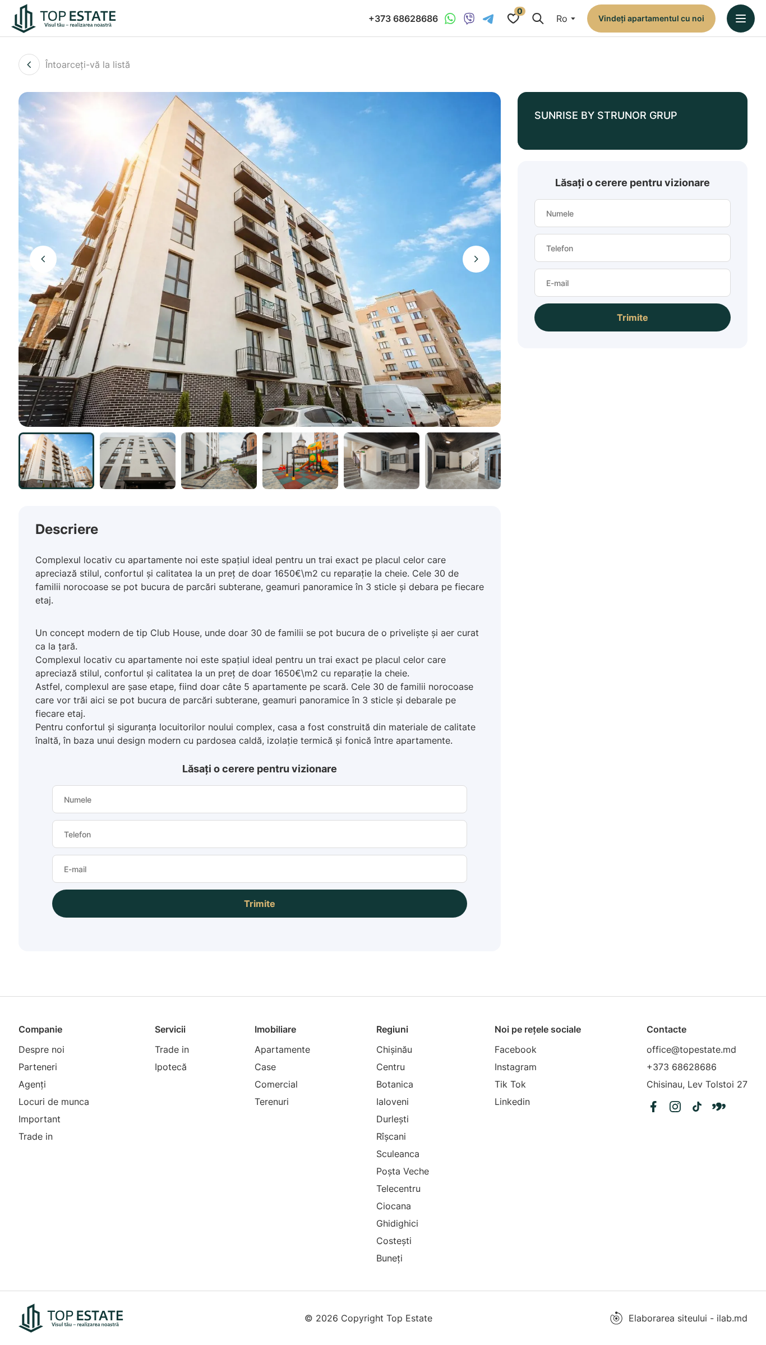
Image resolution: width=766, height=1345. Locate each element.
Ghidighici (397, 1223)
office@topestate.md (691, 1049)
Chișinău (394, 1049)
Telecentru (398, 1188)
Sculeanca (397, 1153)
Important (40, 1119)
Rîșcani (391, 1136)
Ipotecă (171, 1066)
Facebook (516, 1049)
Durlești (392, 1119)
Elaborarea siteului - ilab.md (688, 1318)
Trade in (36, 1136)
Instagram (516, 1066)
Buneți (389, 1258)
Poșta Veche (402, 1171)
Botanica (394, 1084)
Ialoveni (392, 1101)
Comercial (276, 1084)
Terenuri (272, 1101)
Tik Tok (510, 1084)
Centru (390, 1066)
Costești (394, 1240)
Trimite (259, 903)
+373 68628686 (403, 18)
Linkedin (512, 1101)
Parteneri (38, 1066)
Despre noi (41, 1049)
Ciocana (393, 1206)
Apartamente (282, 1049)
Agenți (32, 1084)
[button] (43, 259)
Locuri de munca (54, 1101)
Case (265, 1066)
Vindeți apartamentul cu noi (651, 18)
